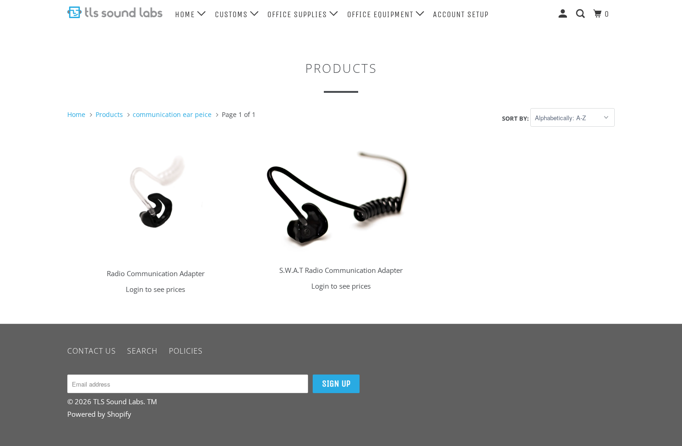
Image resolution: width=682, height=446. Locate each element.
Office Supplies (298, 14)
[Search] (581, 13)
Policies (186, 351)
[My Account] (564, 13)
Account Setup (461, 14)
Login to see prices (155, 289)
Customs (232, 14)
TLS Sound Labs (118, 401)
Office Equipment (381, 14)
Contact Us (91, 351)
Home (186, 14)
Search (142, 351)
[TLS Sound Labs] (114, 12)
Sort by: (516, 118)
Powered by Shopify (99, 414)
